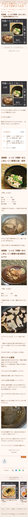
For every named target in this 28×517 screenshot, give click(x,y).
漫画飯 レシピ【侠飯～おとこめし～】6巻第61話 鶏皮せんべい (15, 142)
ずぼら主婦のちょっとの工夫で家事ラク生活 (13, 5)
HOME (2, 508)
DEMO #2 (20, 1)
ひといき (11, 11)
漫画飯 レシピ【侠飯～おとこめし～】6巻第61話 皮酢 (15, 137)
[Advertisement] (14, 66)
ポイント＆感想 (11, 147)
